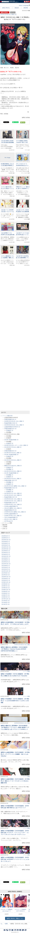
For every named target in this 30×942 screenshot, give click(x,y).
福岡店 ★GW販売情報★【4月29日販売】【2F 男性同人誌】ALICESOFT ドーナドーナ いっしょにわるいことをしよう (15, 859)
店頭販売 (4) (9, 491)
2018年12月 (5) (6, 589)
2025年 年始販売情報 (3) (11, 439)
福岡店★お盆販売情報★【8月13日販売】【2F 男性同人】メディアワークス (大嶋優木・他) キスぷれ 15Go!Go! (15, 754)
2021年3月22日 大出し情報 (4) (13, 495)
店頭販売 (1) (9, 467)
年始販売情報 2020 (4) (10, 502)
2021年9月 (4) (6, 573)
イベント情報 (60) (7, 415)
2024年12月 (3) (6, 547)
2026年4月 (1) (6, 536)
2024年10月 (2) (6, 549)
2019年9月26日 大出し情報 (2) (13, 504)
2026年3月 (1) (6, 538)
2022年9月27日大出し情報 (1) (12, 478)
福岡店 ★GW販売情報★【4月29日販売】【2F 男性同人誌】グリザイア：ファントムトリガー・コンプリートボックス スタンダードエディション (15, 832)
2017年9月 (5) (6, 600)
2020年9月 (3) (6, 578)
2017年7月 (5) (6, 604)
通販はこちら (15, 918)
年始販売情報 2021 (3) (10, 497)
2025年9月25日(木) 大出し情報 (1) (14, 425)
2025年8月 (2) (6, 543)
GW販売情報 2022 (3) (10, 480)
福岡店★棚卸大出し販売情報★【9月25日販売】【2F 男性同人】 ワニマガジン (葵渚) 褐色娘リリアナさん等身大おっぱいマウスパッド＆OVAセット (15, 727)
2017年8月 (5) (6, 602)
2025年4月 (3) (6, 545)
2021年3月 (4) (6, 575)
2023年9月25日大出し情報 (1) (12, 460)
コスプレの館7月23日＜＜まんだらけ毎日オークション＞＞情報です (7, 188)
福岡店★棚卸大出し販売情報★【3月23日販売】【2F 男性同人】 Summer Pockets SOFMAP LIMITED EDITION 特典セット (14, 649)
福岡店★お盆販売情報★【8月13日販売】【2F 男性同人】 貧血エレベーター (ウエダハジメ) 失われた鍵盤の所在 (15, 781)
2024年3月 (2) (6, 554)
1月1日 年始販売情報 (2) (11, 517)
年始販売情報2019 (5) (10, 510)
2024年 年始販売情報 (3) (11, 454)
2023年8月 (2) (6, 560)
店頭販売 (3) (9, 430)
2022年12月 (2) (6, 563)
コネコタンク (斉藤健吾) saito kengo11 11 (6, 910)
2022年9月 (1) (6, 565)
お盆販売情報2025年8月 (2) (12, 427)
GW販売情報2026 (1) (10, 419)
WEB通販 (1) (9, 469)
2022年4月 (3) (6, 567)
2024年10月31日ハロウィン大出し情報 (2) (16, 445)
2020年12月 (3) (6, 576)
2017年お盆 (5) (8, 521)
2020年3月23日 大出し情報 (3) (13, 501)
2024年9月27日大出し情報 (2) (12, 447)
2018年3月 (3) (6, 597)
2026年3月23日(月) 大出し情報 (22, 644)
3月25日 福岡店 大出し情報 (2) (13, 508)
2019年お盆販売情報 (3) (11, 506)
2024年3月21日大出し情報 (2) (12, 452)
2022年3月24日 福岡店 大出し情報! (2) (15, 486)
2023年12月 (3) (6, 556)
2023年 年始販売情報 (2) (11, 473)
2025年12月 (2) (6, 539)
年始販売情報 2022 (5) (10, 488)
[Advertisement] (15, 340)
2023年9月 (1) (6, 558)
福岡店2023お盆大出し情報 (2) (13, 465)
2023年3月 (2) (6, 562)
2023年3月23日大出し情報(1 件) (8, 14)
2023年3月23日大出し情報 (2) (13, 471)
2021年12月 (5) (6, 571)
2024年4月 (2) (6, 552)
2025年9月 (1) (6, 541)
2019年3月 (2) (6, 587)
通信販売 (17, 7)
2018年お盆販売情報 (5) (11, 513)
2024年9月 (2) (6, 550)
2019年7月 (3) (6, 586)
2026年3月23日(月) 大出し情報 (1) (14, 421)
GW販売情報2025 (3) (10, 428)
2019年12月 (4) (6, 582)
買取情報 (26, 7)
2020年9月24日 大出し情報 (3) (13, 499)
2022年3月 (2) (6, 569)
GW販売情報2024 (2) (10, 451)
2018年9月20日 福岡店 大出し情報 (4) (15, 512)
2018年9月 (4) (6, 591)
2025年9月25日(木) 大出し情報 (22, 723)
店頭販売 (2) (9, 484)
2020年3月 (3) (6, 580)
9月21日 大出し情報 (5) (10, 519)
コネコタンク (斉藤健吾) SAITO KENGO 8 (20, 910)
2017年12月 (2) (6, 599)
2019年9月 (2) (6, 584)
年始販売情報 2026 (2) (10, 423)
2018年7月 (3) (6, 595)
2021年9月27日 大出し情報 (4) (13, 493)
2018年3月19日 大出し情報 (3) (12, 515)
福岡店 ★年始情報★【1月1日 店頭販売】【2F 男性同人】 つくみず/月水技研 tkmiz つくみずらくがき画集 (15, 700)
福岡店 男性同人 (6, 7)
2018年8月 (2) (6, 593)
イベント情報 (26, 619)
